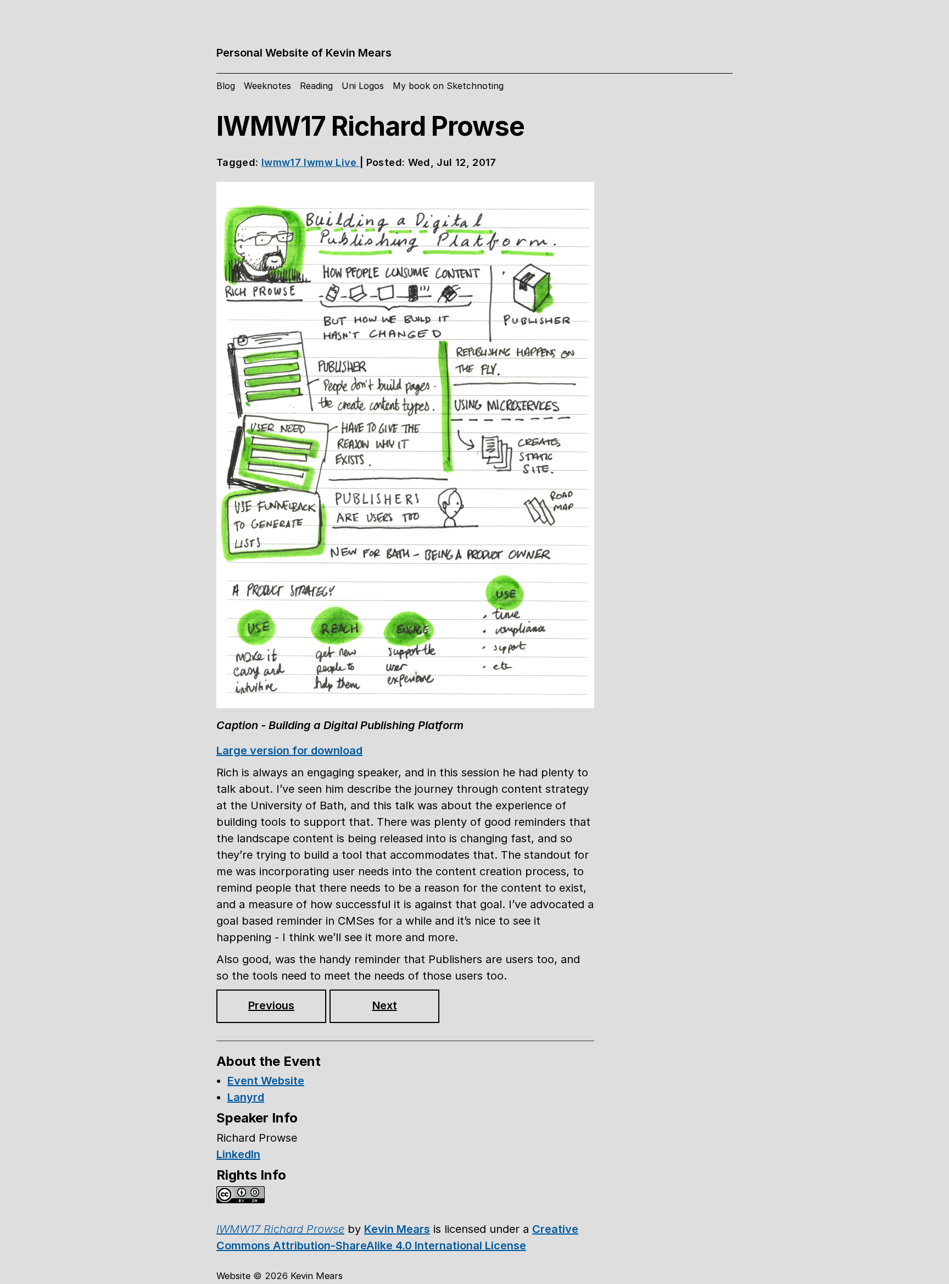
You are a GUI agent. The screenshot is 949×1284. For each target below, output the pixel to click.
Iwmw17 (282, 162)
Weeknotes (267, 85)
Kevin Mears (397, 1229)
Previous (271, 1005)
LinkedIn (238, 1154)
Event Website (265, 1080)
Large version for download (289, 750)
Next (384, 1005)
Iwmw (320, 162)
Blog (225, 85)
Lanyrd (245, 1097)
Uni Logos (363, 85)
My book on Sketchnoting (448, 85)
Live (348, 162)
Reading (316, 85)
